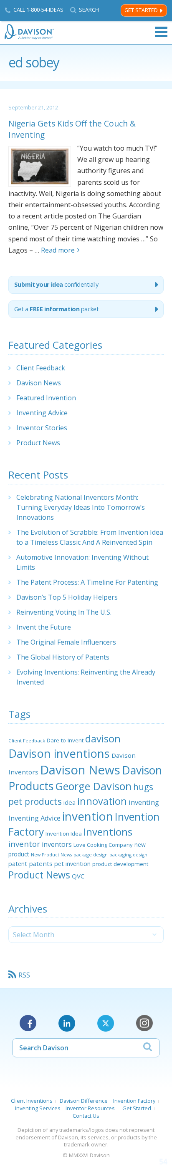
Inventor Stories (41, 427)
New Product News (51, 855)
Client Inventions (32, 1100)
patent (17, 863)
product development (120, 864)
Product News (38, 442)
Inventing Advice (42, 412)
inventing (144, 802)
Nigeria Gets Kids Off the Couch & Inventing (72, 129)
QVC (78, 876)
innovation (102, 801)
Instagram (144, 1023)
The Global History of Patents (62, 657)
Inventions (107, 832)
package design (90, 854)
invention (87, 816)
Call (38, 9)
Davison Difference (84, 1100)
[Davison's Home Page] (30, 32)
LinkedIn (66, 1023)
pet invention (72, 863)
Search (89, 9)
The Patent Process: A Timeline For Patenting (87, 582)
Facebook (28, 1023)
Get (56, 309)
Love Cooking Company (103, 844)
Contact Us (86, 1115)
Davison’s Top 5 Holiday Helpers (67, 597)
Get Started (141, 10)
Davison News (38, 382)
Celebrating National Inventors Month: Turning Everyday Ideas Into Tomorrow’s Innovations (80, 507)
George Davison (93, 786)
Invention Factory (134, 1100)
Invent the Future (43, 627)
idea (69, 802)
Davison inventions (59, 753)
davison (103, 738)
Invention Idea (64, 833)
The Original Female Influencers (66, 642)
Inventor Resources (90, 1108)
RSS (24, 975)
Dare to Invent (65, 740)
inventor (24, 844)
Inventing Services (38, 1108)
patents (41, 863)
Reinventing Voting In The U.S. (63, 612)
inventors (57, 844)
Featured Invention (46, 397)
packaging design (128, 854)
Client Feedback (40, 367)
